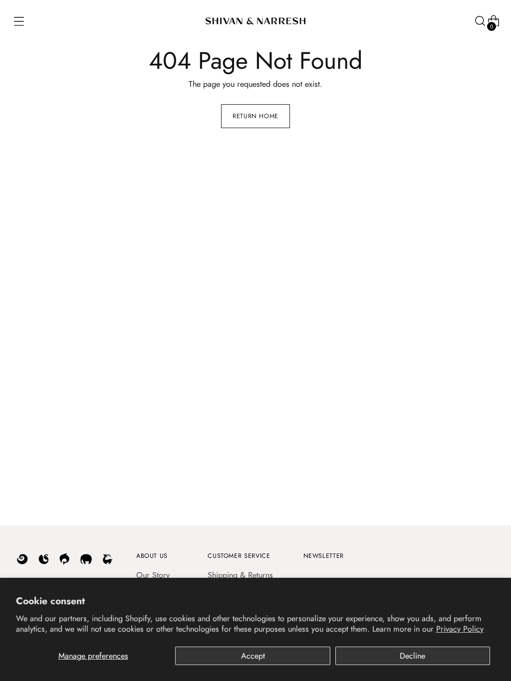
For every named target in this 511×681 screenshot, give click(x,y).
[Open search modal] (479, 21)
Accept (253, 656)
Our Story (153, 575)
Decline (412, 656)
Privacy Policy (460, 629)
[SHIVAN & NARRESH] (255, 20)
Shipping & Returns (240, 575)
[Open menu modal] (18, 21)
